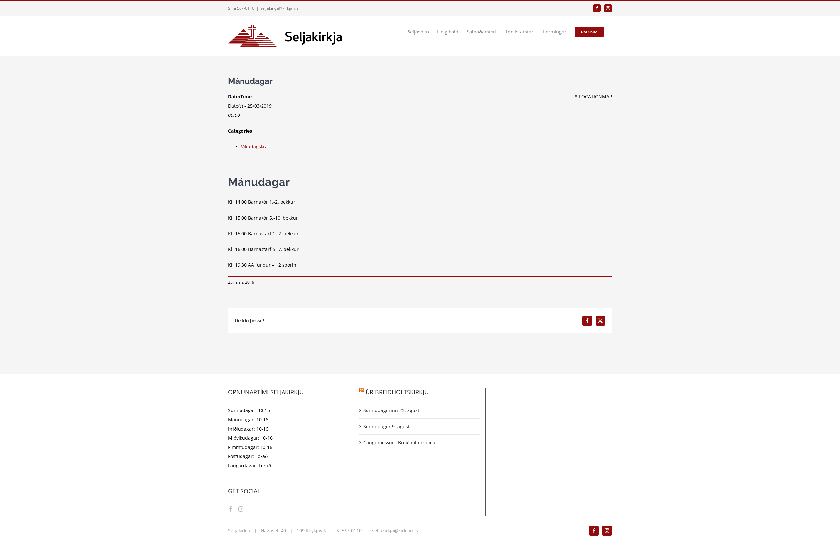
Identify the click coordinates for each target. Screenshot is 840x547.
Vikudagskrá (254, 146)
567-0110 (352, 530)
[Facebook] (230, 509)
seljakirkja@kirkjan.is (280, 8)
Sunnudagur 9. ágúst (386, 426)
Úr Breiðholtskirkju (397, 392)
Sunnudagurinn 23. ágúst (391, 410)
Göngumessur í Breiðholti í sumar (400, 442)
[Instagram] (240, 509)
